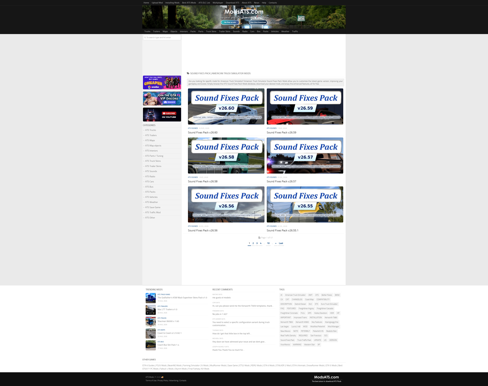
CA (282, 299)
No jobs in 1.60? (219, 314)
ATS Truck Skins (153, 161)
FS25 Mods (161, 365)
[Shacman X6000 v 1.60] (151, 322)
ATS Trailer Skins (153, 166)
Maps (165, 31)
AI (281, 295)
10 (268, 243)
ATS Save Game (152, 207)
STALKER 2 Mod (283, 365)
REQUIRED (303, 335)
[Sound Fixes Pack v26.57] (305, 155)
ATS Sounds (193, 128)
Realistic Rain (331, 331)
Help (264, 2)
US (325, 340)
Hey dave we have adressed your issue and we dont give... (239, 341)
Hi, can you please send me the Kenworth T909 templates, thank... (243, 306)
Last (281, 243)
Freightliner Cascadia (325, 308)
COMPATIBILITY (323, 299)
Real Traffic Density (288, 335)
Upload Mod (157, 2)
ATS (317, 295)
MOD (305, 326)
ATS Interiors (151, 150)
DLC (310, 304)
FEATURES (291, 308)
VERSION (333, 340)
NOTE (295, 331)
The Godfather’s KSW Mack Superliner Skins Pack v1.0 (182, 297)
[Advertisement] (265, 52)
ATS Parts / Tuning (154, 156)
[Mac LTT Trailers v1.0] (151, 310)
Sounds (236, 31)
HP (338, 313)
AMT (310, 295)
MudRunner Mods (218, 365)
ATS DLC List (204, 2)
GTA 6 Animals (298, 365)
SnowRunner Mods (315, 365)
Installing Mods (172, 2)
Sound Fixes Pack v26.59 (281, 132)
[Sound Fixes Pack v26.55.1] (305, 204)
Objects (173, 31)
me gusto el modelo (221, 297)
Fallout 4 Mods (166, 368)
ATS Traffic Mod (153, 212)
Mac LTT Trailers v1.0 (167, 309)
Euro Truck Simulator (329, 304)
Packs (193, 31)
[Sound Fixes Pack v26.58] (226, 155)
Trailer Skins (224, 31)
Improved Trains (300, 317)
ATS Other (150, 217)
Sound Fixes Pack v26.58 (202, 181)
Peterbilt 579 (318, 331)
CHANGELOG (297, 299)
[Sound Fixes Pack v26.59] (305, 106)
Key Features (317, 322)
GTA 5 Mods (331, 365)
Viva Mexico (285, 344)
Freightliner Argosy (306, 308)
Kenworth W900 (302, 322)
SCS (325, 335)
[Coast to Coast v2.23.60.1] (151, 333)
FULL (303, 313)
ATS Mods (150, 377)
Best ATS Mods (189, 2)
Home (146, 2)
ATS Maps (150, 140)
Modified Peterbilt (317, 326)
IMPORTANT (286, 317)
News (256, 2)
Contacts (273, 2)
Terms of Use (151, 380)
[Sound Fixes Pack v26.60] (226, 106)
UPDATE (317, 340)
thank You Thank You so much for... (228, 350)
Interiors (184, 31)
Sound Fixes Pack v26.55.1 (282, 230)
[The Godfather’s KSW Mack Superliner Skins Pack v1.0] (151, 298)
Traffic (295, 31)
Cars (252, 31)
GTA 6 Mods (268, 365)
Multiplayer (218, 2)
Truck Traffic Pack (304, 340)
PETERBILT (305, 331)
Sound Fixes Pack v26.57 (281, 181)
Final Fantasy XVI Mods (198, 368)
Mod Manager (333, 326)
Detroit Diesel (300, 304)
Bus (258, 31)
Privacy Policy (163, 380)
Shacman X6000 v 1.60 (168, 321)
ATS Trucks (150, 130)
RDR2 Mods (256, 365)
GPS (309, 313)
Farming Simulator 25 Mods (195, 365)
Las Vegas (285, 326)
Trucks (147, 31)
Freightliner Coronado (289, 313)
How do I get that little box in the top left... (231, 333)
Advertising (173, 380)
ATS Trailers (151, 135)
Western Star (309, 344)
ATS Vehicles (151, 197)
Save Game (233, 365)
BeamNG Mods (174, 365)
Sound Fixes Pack (287, 340)
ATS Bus (149, 186)
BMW (337, 295)
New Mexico (285, 331)
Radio (245, 31)
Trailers (156, 31)
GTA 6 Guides (148, 365)
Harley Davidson (320, 313)
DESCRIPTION (286, 304)
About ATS (246, 2)
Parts (200, 31)
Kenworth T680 (331, 317)
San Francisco (316, 335)
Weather (285, 31)
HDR (332, 313)
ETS (316, 304)
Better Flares (327, 295)
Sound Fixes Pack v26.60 (202, 132)
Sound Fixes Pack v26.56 (202, 230)
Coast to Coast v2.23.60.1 (170, 333)
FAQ (282, 308)
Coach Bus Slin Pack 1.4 (168, 345)
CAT (287, 299)
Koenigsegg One (331, 322)
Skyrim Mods (181, 368)
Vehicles (275, 31)
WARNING (297, 344)
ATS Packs (150, 191)
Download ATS (232, 2)
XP (319, 344)
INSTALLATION (316, 317)
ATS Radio (150, 176)
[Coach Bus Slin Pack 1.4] (151, 345)
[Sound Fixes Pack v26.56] (226, 204)
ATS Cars (149, 181)
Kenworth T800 (287, 322)
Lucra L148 (296, 326)
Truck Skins (211, 31)
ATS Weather (151, 202)
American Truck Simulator (295, 295)
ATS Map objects (153, 145)
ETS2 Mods (244, 365)
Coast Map (309, 299)
